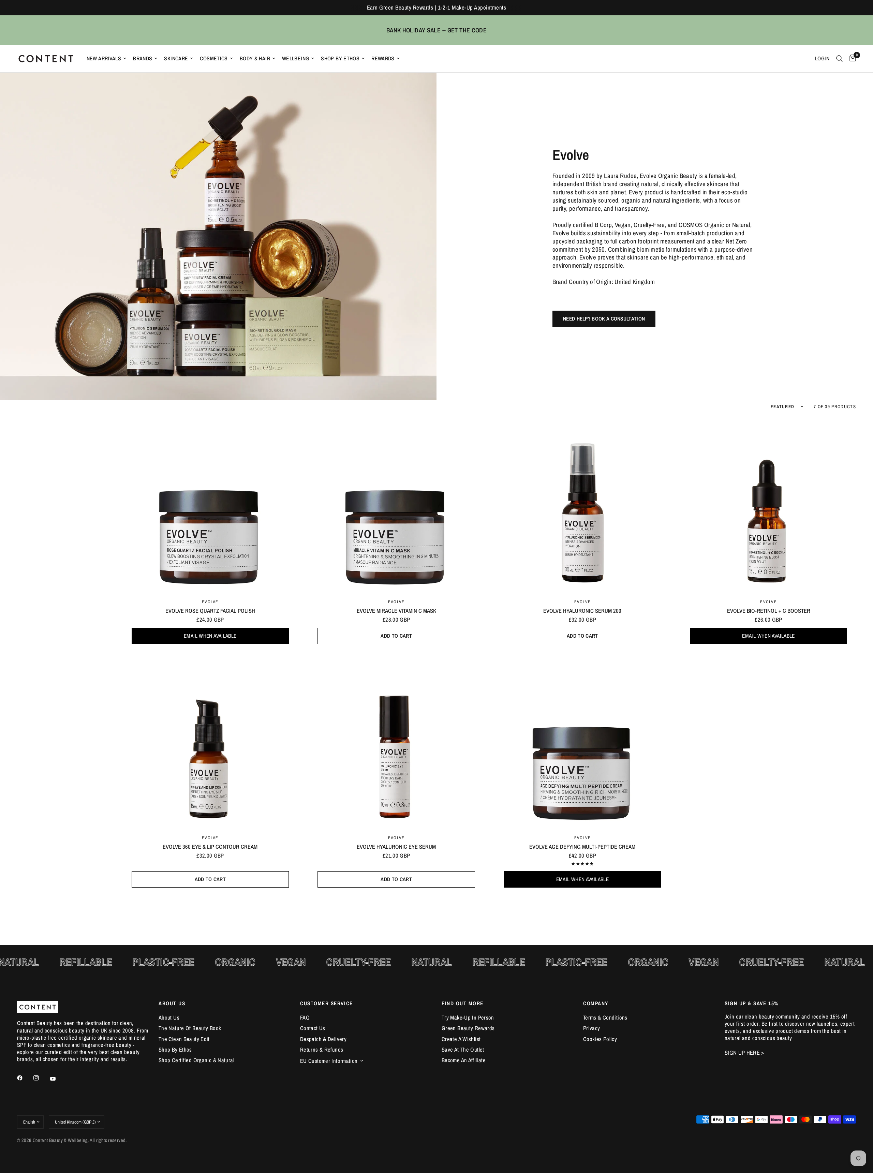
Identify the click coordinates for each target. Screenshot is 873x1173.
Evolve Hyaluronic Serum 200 (582, 610)
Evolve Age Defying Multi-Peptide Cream (582, 846)
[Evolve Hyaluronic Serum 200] (582, 505)
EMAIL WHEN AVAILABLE (210, 635)
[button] (603, 319)
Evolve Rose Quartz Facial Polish (210, 610)
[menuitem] (106, 58)
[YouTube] (57, 1078)
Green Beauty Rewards (468, 1028)
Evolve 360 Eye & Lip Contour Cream (210, 846)
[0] (851, 58)
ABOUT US (172, 1003)
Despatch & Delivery (323, 1039)
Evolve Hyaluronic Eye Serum (396, 846)
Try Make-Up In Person (468, 1017)
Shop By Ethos (340, 58)
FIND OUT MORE (463, 1003)
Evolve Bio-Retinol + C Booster (768, 610)
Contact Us (312, 1028)
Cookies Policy (600, 1039)
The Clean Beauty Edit (184, 1039)
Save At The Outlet (463, 1049)
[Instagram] (40, 1077)
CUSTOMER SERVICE (326, 1003)
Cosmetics (213, 58)
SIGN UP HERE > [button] (744, 1053)
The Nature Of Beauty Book (190, 1028)
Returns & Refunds (321, 1049)
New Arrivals (104, 58)
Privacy (591, 1028)
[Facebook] (24, 1077)
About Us (169, 1017)
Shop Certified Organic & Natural (196, 1060)
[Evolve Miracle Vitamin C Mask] (396, 505)
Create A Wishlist (461, 1039)
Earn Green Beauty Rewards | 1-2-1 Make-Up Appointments (436, 7)
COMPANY (595, 1003)
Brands (142, 58)
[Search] (839, 58)
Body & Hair (255, 58)
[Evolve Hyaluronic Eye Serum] (396, 741)
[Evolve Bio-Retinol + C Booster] (768, 505)
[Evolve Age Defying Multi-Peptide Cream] (582, 741)
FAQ (305, 1017)
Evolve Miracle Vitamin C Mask (396, 610)
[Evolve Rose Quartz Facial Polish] (210, 505)
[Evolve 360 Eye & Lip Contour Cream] (210, 741)
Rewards (383, 58)
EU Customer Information (329, 1061)
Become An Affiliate (464, 1060)
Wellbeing (295, 58)
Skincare (176, 58)
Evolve (210, 602)
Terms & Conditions (605, 1017)
